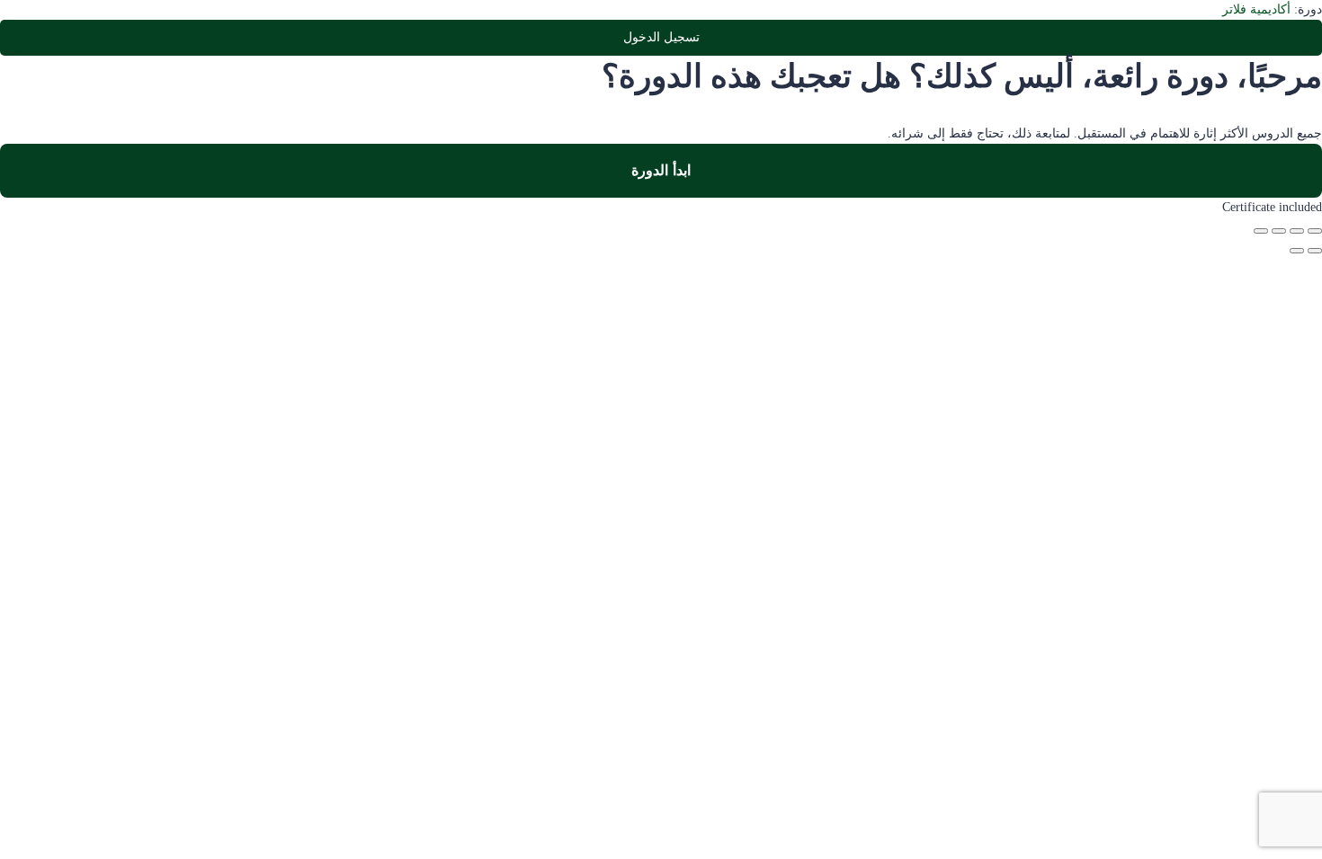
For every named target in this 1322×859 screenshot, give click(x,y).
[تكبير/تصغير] (1315, 231)
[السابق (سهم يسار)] (1315, 250)
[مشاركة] (1279, 231)
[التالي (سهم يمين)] (1297, 250)
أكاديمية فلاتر (1256, 9)
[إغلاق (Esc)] (1261, 231)
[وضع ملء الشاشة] (1297, 231)
